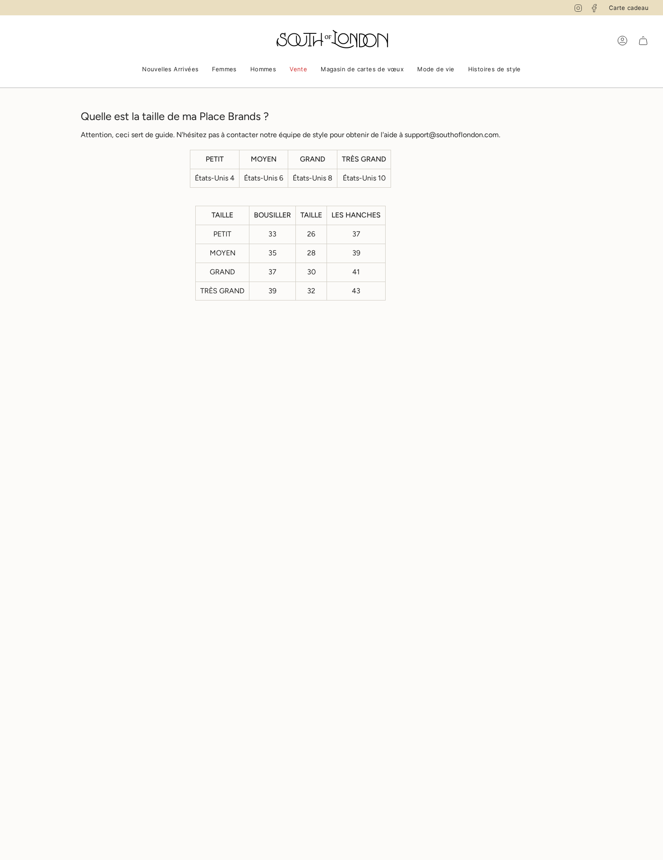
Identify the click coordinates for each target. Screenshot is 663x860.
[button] (170, 70)
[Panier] (643, 40)
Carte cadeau (629, 7)
